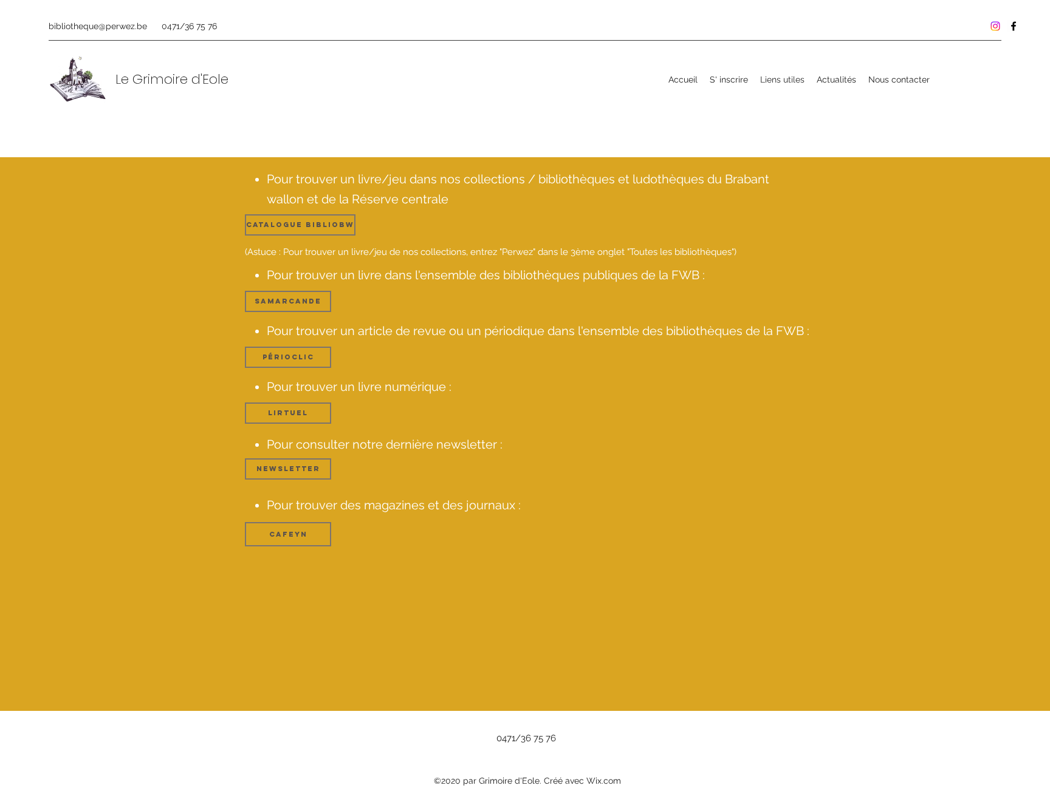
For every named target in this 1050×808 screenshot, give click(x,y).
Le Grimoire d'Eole (171, 79)
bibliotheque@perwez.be (98, 26)
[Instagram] (995, 26)
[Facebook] (1013, 26)
